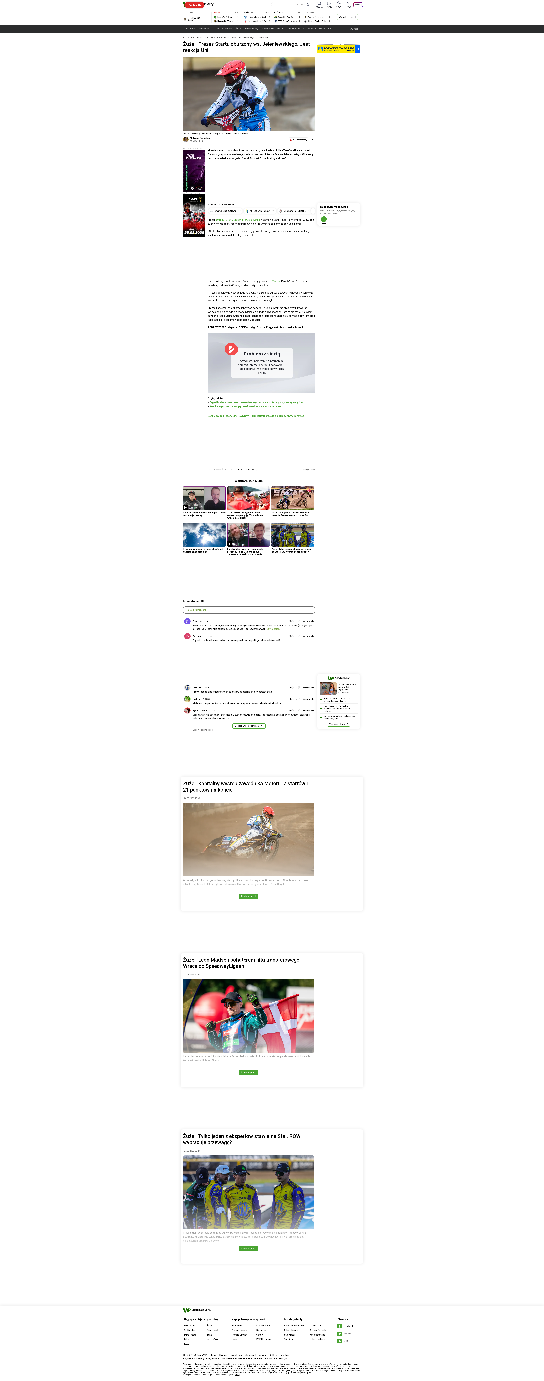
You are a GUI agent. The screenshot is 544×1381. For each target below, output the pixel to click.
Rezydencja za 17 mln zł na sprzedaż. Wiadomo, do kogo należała (337, 708)
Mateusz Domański (200, 138)
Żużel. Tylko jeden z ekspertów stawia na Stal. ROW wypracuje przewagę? (291, 550)
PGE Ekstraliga (263, 1339)
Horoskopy (198, 1358)
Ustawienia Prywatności (255, 1355)
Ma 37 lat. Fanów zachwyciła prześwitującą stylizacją (337, 699)
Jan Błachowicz (317, 1334)
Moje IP (246, 1358)
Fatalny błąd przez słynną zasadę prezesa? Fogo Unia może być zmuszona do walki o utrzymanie (245, 552)
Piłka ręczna (294, 28)
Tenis (216, 28)
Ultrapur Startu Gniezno (229, 219)
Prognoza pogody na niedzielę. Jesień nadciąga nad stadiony (203, 550)
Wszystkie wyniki (346, 17)
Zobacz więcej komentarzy (248, 726)
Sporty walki (268, 28)
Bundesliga (261, 1330)
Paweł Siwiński (251, 219)
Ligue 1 (235, 1339)
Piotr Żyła (288, 1339)
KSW (186, 1343)
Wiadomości (258, 1358)
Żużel (238, 28)
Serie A (259, 1334)
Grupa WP (202, 1355)
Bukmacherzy (251, 28)
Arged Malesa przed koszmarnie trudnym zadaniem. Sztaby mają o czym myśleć (256, 402)
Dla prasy (223, 1355)
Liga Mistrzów (263, 1325)
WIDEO (280, 28)
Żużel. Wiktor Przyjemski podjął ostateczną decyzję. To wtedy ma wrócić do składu (245, 515)
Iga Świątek (289, 1334)
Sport (269, 1358)
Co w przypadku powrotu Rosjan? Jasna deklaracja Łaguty (204, 514)
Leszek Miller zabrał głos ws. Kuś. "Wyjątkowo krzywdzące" (347, 688)
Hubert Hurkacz (317, 1339)
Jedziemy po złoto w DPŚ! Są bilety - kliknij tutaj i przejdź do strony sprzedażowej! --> (258, 415)
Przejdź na (193, 5)
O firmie (212, 1355)
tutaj (238, 1375)
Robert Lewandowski (293, 1325)
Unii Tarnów (274, 281)
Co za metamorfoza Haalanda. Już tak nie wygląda (339, 717)
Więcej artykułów (337, 724)
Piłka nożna (204, 28)
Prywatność (236, 1355)
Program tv (211, 1358)
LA (329, 28)
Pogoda (187, 1358)
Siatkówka (227, 28)
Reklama (273, 1355)
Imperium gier (281, 1358)
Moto (322, 28)
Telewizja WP (226, 1358)
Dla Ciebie (190, 28)
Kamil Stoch (315, 1325)
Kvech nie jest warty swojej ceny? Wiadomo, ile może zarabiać (246, 406)
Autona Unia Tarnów (205, 38)
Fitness (188, 1339)
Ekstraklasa (237, 1325)
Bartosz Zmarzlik (317, 1330)
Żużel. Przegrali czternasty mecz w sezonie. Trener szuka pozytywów (290, 514)
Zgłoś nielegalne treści (202, 730)
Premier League (239, 1330)
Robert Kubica (290, 1330)
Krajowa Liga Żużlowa (217, 469)
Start (185, 38)
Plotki (238, 1358)
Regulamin (285, 1355)
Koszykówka (309, 28)
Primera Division (239, 1334)
